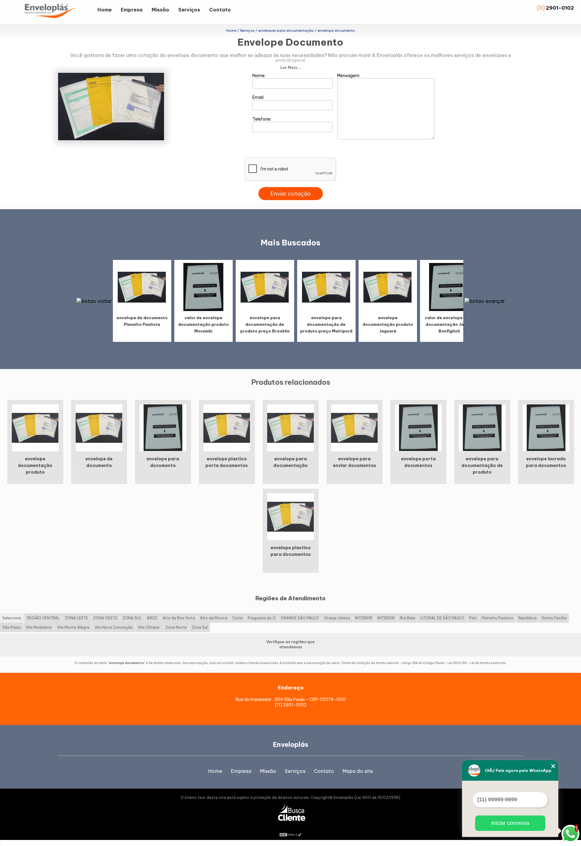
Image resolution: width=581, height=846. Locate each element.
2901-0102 (560, 8)
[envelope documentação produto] (35, 427)
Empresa (132, 10)
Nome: (259, 75)
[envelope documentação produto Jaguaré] (387, 287)
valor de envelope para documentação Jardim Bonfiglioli (449, 324)
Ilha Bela (407, 618)
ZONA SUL (132, 618)
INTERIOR (363, 618)
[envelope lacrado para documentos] (546, 427)
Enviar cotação (291, 193)
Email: (258, 97)
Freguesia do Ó (262, 618)
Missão (160, 10)
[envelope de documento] (99, 427)
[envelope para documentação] (290, 427)
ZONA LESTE (76, 618)
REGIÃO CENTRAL (43, 618)
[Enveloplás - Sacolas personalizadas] (58, 12)
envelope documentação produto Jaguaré (388, 324)
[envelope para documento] (163, 427)
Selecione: (12, 618)
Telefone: (262, 119)
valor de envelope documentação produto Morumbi (203, 324)
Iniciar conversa (510, 823)
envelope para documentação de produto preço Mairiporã (326, 324)
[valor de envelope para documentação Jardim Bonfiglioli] (449, 287)
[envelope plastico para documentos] (290, 516)
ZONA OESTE (105, 618)
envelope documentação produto (35, 465)
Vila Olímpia (149, 627)
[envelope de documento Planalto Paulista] (142, 287)
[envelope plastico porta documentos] (226, 427)
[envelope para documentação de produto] (482, 427)
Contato (220, 10)
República (527, 618)
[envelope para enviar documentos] (354, 427)
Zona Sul (200, 627)
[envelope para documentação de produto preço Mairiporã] (326, 287)
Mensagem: (349, 75)
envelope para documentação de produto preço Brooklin (265, 324)
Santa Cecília (554, 618)
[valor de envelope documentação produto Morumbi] (203, 287)
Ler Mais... (290, 67)
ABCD (152, 618)
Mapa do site (358, 771)
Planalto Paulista (497, 618)
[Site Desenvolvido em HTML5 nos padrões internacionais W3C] (290, 834)
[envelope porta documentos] (418, 427)
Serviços (189, 10)
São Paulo (11, 627)
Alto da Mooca (213, 618)
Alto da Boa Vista (178, 618)
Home (104, 10)
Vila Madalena (39, 627)
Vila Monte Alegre (73, 627)
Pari (473, 618)
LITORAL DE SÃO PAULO (442, 618)
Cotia (237, 618)
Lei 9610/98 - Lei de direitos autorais (477, 663)
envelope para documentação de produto (482, 465)
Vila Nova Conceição (114, 627)
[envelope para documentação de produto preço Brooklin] (265, 287)
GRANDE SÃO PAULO (300, 618)
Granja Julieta (337, 618)
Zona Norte (176, 627)
